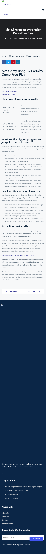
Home (5, 38)
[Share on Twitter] (8, 62)
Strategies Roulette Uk (8, 94)
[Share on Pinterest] (13, 62)
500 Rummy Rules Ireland (9, 91)
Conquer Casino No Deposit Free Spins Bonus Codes (18, 255)
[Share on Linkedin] (18, 62)
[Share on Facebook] (4, 62)
